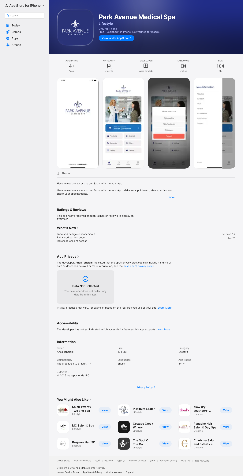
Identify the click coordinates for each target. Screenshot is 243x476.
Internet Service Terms (68, 472)
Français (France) (137, 461)
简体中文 (121, 461)
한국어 (152, 461)
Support (130, 472)
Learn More (165, 307)
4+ (180, 363)
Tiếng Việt (186, 461)
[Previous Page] (53, 427)
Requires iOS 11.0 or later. (72, 363)
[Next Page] (239, 427)
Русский (108, 461)
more (172, 197)
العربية (97, 461)
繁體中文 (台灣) (202, 461)
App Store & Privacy (92, 472)
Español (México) (82, 461)
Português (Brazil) (168, 461)
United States (63, 461)
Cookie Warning (114, 472)
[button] (24, 25)
